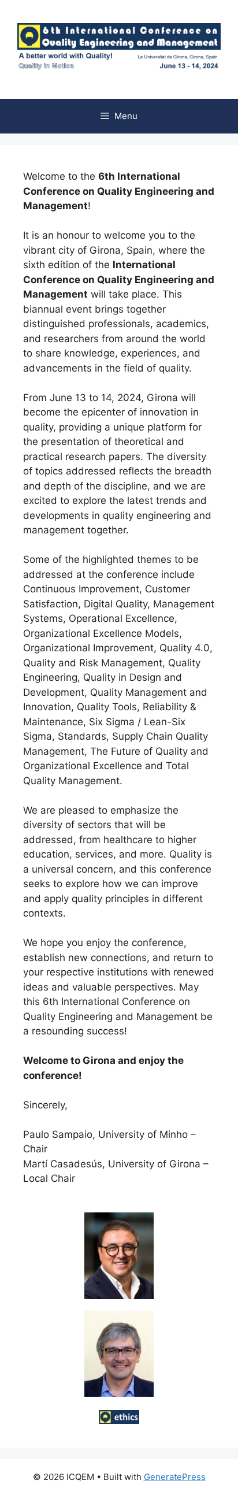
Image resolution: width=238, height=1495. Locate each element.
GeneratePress (175, 1476)
